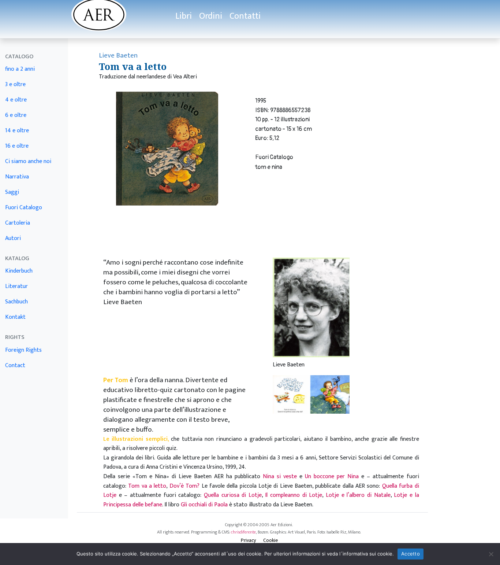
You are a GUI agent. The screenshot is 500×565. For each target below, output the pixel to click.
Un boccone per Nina (332, 476)
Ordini (210, 16)
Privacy (248, 540)
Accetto (410, 554)
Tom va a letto (147, 486)
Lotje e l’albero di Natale (358, 495)
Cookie (270, 540)
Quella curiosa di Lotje (233, 495)
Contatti (245, 16)
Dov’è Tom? (184, 486)
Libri (183, 16)
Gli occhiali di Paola (204, 505)
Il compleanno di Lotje (293, 495)
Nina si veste (280, 476)
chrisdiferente (243, 532)
